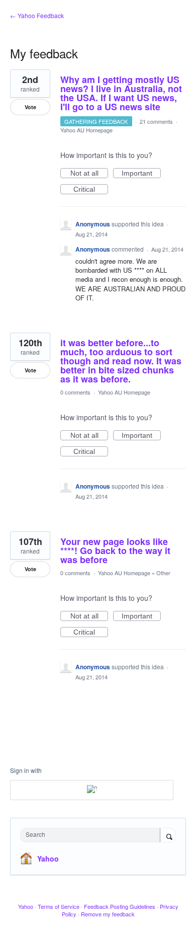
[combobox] (92, 835)
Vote (30, 107)
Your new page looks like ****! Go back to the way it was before (115, 550)
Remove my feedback (108, 914)
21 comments (156, 121)
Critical (90, 189)
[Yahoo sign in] (91, 790)
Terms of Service (58, 906)
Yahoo (48, 858)
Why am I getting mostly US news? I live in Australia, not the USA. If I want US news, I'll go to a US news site (121, 93)
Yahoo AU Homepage (86, 130)
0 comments (75, 392)
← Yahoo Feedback (37, 15)
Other (163, 573)
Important (141, 173)
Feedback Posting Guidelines (119, 906)
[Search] (168, 836)
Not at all (89, 173)
